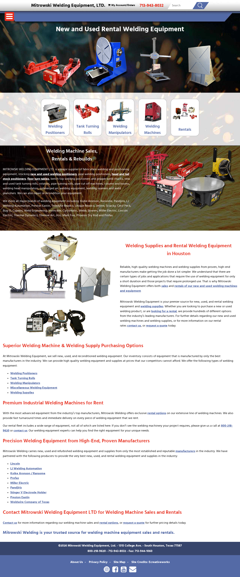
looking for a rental (164, 311)
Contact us (10, 522)
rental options (156, 413)
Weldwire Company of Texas (29, 502)
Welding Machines (152, 129)
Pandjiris (16, 487)
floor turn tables (38, 178)
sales (164, 285)
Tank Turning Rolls (87, 129)
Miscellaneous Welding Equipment (33, 387)
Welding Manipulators (120, 129)
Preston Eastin (19, 497)
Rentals (184, 129)
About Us (76, 562)
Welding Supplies (22, 392)
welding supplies (151, 306)
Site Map (119, 562)
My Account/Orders (123, 5)
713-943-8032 (152, 5)
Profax (14, 478)
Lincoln (15, 463)
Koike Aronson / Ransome (27, 473)
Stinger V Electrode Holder (28, 492)
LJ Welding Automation (26, 468)
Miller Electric (19, 482)
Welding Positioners (55, 129)
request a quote (156, 325)
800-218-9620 (97, 551)
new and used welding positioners (53, 174)
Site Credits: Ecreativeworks (150, 562)
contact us (134, 325)
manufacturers (185, 451)
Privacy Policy (98, 562)
